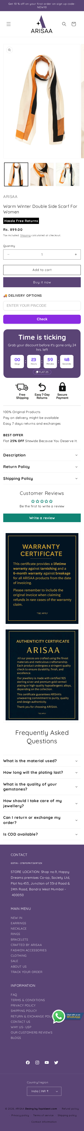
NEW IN (16, 918)
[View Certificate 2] (42, 674)
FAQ (14, 995)
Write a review (42, 518)
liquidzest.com (48, 1108)
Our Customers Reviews (32, 1032)
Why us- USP (21, 1027)
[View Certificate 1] (42, 578)
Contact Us (20, 1022)
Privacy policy (20, 1115)
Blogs (16, 1038)
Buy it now (42, 282)
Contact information (43, 1121)
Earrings (18, 923)
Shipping (25, 235)
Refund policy (70, 1108)
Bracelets (19, 939)
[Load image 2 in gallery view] (42, 174)
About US (19, 966)
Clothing (19, 956)
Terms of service (43, 1115)
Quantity (9, 246)
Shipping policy (67, 1115)
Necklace (19, 928)
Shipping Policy (24, 1011)
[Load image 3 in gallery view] (67, 174)
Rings (15, 934)
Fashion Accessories (29, 950)
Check (42, 319)
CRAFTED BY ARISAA (26, 945)
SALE (14, 961)
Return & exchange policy (33, 1016)
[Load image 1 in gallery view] (16, 174)
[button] (8, 24)
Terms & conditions (28, 1000)
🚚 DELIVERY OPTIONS (22, 295)
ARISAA (20, 1108)
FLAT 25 (43, 372)
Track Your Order (26, 972)
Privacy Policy (23, 1005)
